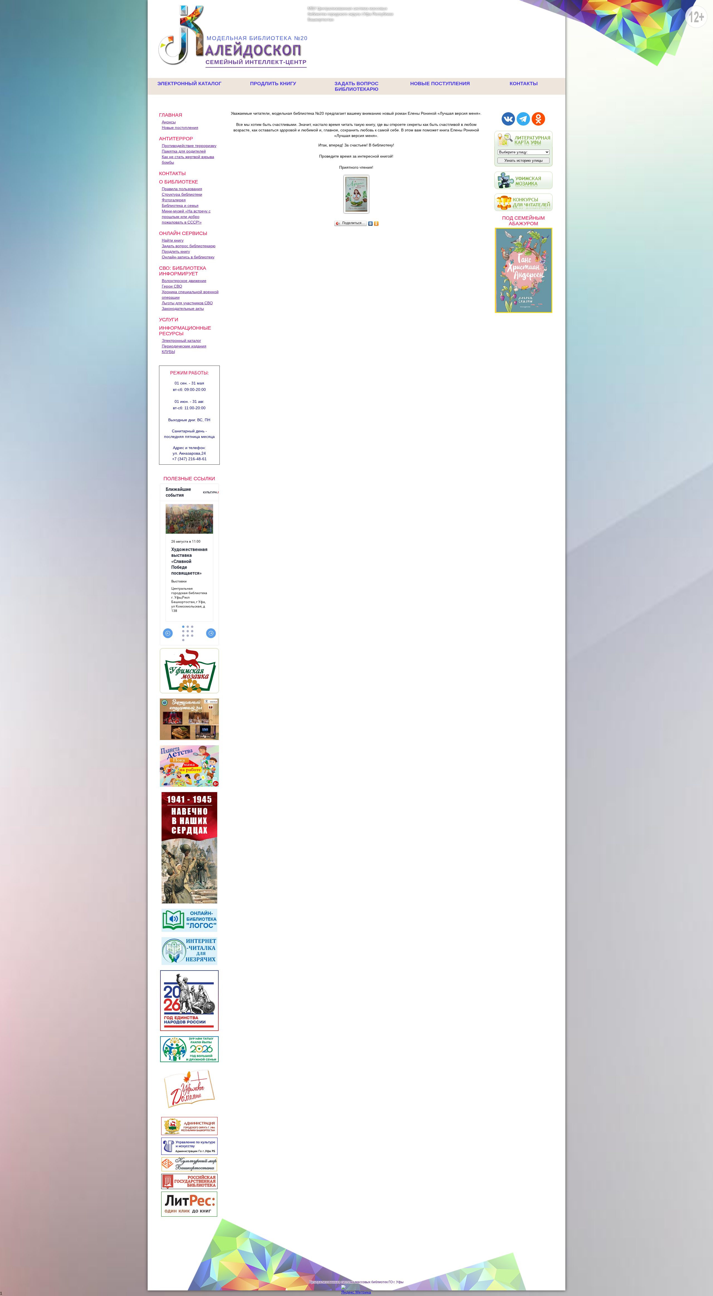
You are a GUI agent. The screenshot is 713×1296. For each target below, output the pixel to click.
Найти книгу (173, 240)
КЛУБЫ (168, 351)
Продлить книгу (273, 83)
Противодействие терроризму (189, 145)
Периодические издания (184, 346)
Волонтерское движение (184, 280)
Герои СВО (172, 286)
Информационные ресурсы (185, 330)
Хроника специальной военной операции (190, 295)
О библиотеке (178, 182)
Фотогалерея (174, 200)
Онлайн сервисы (183, 233)
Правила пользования (182, 189)
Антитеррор (176, 138)
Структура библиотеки (182, 194)
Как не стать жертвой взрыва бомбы (188, 160)
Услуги (168, 319)
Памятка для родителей (184, 151)
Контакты (524, 83)
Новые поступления (440, 83)
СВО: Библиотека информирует (182, 270)
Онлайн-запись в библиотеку (188, 257)
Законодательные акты (183, 308)
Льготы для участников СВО (187, 303)
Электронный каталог (189, 83)
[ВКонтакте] (370, 223)
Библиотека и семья (180, 205)
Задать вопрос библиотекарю (356, 86)
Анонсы (169, 122)
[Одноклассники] (376, 223)
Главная (170, 115)
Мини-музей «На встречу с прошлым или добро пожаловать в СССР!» (186, 216)
